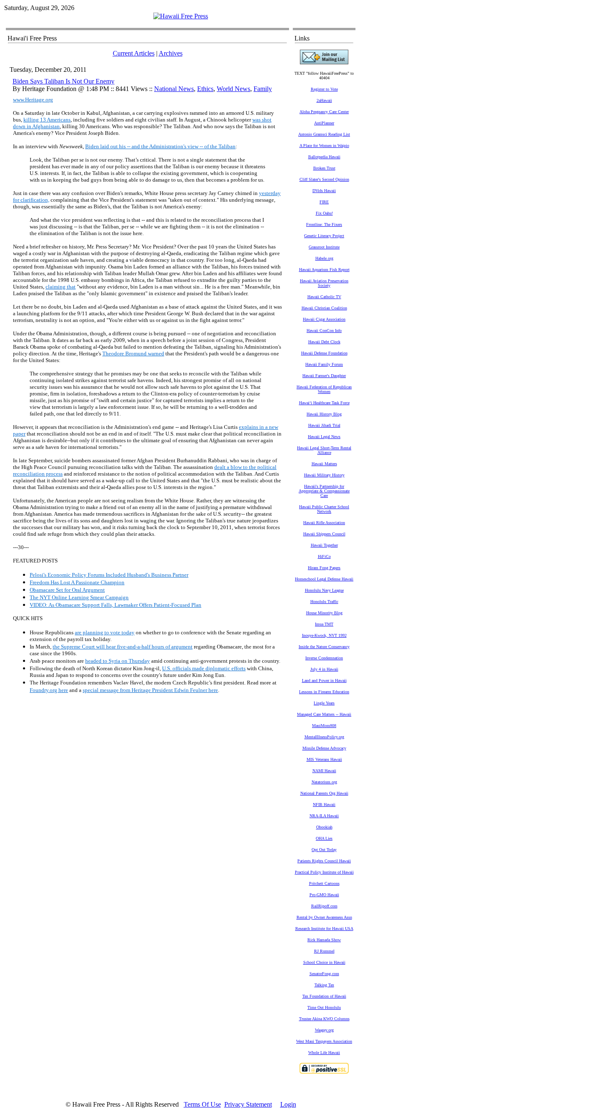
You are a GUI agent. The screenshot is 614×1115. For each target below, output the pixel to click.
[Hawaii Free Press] (180, 16)
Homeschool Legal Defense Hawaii (324, 579)
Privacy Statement (248, 1104)
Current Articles (134, 53)
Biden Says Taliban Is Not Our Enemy (63, 81)
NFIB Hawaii (324, 804)
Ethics (205, 88)
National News (174, 88)
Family (263, 88)
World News (233, 88)
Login (288, 1104)
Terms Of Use (202, 1104)
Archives (171, 53)
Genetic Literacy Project (324, 235)
